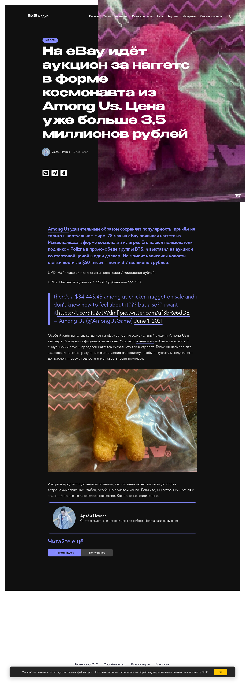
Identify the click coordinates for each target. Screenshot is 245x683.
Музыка (173, 16)
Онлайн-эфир (115, 664)
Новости (50, 40)
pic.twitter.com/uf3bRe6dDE (155, 312)
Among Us (58, 229)
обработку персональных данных (160, 672)
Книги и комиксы (211, 16)
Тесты (107, 16)
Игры (160, 16)
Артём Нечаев (61, 152)
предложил (145, 341)
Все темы (162, 664)
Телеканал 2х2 (86, 664)
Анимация (121, 16)
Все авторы (140, 664)
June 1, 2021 (148, 320)
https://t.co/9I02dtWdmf (87, 312)
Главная (94, 16)
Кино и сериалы (142, 16)
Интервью (189, 16)
